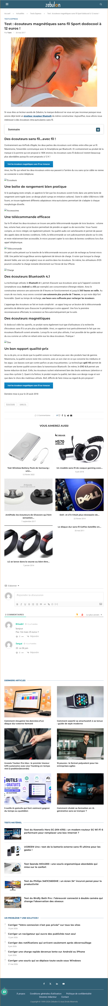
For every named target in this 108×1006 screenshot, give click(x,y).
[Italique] (21, 604)
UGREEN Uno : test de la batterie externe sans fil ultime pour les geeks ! (62, 848)
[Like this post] (59, 415)
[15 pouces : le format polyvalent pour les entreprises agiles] (80, 744)
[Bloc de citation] (41, 604)
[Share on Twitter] (65, 415)
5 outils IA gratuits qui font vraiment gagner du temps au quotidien (27, 809)
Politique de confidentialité (78, 993)
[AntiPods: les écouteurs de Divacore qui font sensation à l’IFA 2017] (28, 495)
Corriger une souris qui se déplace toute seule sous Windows (44, 960)
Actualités (20, 13)
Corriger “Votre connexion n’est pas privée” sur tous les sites (44, 925)
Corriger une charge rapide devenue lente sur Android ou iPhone (46, 951)
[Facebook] (44, 983)
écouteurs (10, 404)
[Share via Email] (71, 415)
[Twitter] (50, 983)
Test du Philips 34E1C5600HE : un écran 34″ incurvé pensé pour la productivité (63, 883)
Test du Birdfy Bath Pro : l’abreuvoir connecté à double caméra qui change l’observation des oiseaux (63, 900)
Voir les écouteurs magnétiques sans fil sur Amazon (29, 164)
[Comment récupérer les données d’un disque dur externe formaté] (27, 701)
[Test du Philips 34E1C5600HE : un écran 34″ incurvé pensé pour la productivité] (12, 885)
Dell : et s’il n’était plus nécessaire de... (79, 515)
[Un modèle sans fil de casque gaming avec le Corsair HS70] (79, 448)
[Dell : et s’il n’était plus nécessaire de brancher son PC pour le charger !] (79, 495)
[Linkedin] (57, 983)
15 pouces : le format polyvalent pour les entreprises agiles (77, 764)
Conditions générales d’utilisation (45, 993)
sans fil (23, 404)
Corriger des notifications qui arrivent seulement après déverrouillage (49, 942)
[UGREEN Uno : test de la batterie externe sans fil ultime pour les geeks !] (12, 851)
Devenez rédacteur (48, 997)
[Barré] (29, 604)
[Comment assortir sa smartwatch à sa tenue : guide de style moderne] (80, 701)
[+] (56, 604)
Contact (65, 997)
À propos (21, 993)
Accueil (7, 13)
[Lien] (49, 604)
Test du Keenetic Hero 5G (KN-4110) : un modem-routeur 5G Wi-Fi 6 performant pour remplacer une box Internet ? (63, 831)
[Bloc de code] (45, 604)
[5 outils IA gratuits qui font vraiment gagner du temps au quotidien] (27, 789)
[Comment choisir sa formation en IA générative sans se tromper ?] (80, 789)
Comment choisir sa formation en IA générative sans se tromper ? (75, 809)
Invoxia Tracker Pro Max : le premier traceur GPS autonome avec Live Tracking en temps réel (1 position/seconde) (27, 766)
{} (52, 604)
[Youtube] (64, 983)
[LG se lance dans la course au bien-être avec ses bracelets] (28, 541)
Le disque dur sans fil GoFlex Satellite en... (79, 527)
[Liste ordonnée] (33, 604)
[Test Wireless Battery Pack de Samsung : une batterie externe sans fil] (28, 448)
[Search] (100, 4)
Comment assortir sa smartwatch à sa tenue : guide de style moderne (80, 722)
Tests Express (35, 13)
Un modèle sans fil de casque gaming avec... (80, 468)
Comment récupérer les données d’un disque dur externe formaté (24, 722)
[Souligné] (25, 604)
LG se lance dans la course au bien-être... (28, 561)
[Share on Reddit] (68, 415)
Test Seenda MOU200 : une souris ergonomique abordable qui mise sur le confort (60, 865)
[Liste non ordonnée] (37, 604)
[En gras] (17, 604)
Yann (9, 33)
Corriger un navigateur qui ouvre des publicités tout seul (42, 934)
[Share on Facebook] (62, 415)
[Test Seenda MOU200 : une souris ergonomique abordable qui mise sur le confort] (12, 868)
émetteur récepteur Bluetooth (38, 116)
